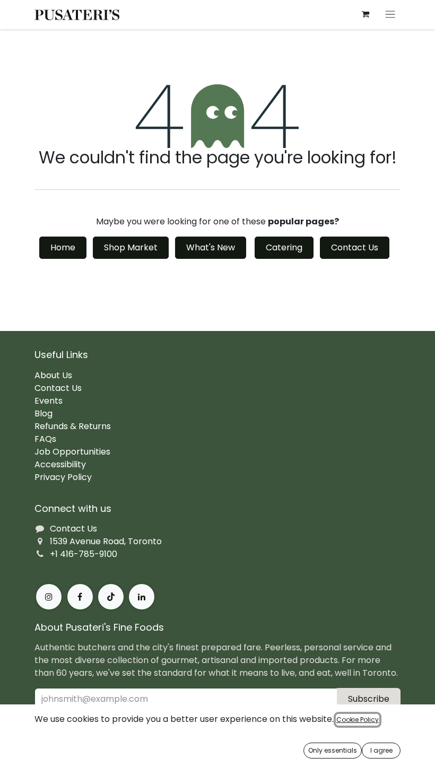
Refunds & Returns (72, 426)
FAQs (45, 439)
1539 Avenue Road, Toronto (106, 541)
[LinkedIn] (141, 596)
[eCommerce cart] (365, 14)
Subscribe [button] (368, 699)
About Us (53, 375)
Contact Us (354, 247)
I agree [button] (381, 750)
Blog (43, 413)
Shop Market (131, 247)
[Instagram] (49, 596)
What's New (210, 247)
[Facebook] (80, 596)
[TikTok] (111, 596)
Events (48, 401)
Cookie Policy (357, 719)
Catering (284, 247)
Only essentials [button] (332, 750)
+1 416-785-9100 (83, 554)
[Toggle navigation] (390, 14)
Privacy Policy (63, 477)
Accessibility (60, 464)
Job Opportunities (72, 452)
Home (62, 247)
